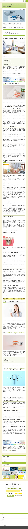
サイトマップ (13, 527)
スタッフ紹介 (2, 517)
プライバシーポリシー (9, 527)
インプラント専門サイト (3, 525)
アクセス (2, 522)
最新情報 (4, 465)
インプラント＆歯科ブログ (8, 450)
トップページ (2, 514)
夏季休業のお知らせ (5, 461)
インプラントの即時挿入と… (6, 456)
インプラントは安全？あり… (6, 457)
